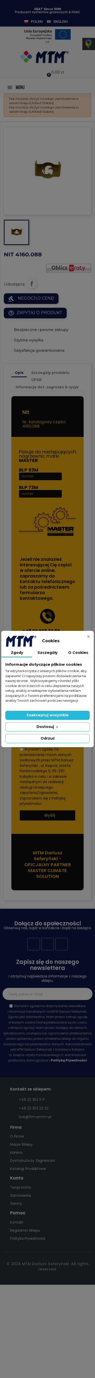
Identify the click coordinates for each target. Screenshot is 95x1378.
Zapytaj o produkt (35, 313)
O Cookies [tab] (78, 652)
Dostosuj (45, 726)
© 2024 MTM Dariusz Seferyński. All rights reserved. (48, 1266)
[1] (85, 994)
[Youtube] (47, 944)
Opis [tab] (19, 373)
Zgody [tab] (17, 652)
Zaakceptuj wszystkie (47, 715)
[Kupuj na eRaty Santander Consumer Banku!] (68, 267)
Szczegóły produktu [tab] (50, 373)
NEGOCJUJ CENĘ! (31, 299)
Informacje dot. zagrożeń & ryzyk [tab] (47, 387)
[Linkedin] (61, 944)
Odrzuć (48, 738)
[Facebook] (33, 944)
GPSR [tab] (36, 380)
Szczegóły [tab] (47, 652)
